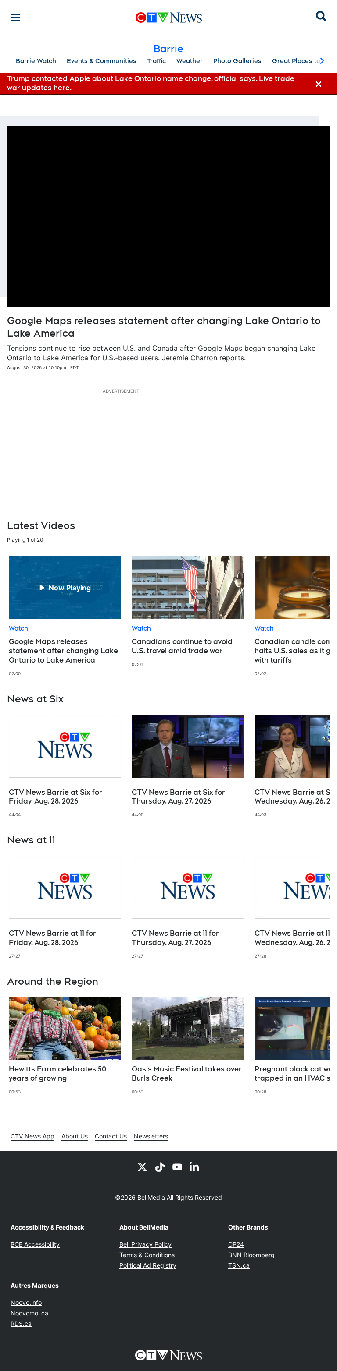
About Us (74, 1136)
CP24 (236, 1244)
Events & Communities (101, 60)
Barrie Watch (36, 60)
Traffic (156, 60)
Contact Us (111, 1136)
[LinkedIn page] (195, 1167)
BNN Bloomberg (251, 1254)
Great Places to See (303, 60)
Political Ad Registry (147, 1265)
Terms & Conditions (147, 1254)
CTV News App (32, 1136)
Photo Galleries (237, 60)
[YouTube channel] (177, 1167)
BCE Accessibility (35, 1244)
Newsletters (151, 1136)
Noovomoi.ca (29, 1313)
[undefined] (65, 616)
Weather (189, 60)
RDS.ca (21, 1323)
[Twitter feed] (142, 1167)
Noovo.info (26, 1302)
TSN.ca (239, 1265)
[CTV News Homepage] (169, 17)
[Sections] (16, 17)
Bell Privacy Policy (145, 1244)
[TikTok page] (159, 1167)
